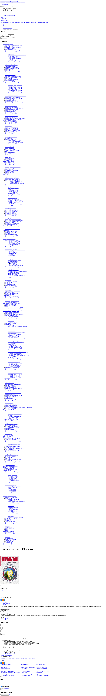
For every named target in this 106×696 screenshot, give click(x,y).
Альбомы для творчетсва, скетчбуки (16, 275)
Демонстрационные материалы (15, 309)
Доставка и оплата (16, 2)
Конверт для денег (10, 152)
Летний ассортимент (10, 485)
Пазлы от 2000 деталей (14, 91)
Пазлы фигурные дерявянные (15, 92)
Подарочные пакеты (11, 139)
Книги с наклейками (10, 323)
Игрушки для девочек (8, 531)
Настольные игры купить (6, 664)
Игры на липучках (10, 456)
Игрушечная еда (12, 478)
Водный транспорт (13, 192)
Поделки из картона (10, 285)
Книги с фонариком (10, 385)
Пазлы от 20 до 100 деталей (15, 85)
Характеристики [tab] (6, 603)
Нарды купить (4, 667)
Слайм (7, 157)
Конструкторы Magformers (11, 210)
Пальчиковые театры (10, 227)
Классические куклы (10, 539)
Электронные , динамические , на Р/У (14, 185)
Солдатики (8, 527)
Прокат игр (39, 22)
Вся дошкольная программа (14, 359)
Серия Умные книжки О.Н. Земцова (16, 332)
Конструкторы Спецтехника (15, 200)
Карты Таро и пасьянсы (11, 137)
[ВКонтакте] (1, 600)
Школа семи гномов (10, 369)
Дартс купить (39, 672)
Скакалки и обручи (13, 490)
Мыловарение (9, 278)
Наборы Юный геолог (10, 132)
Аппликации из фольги (14, 241)
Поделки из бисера (13, 252)
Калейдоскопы (9, 541)
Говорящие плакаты (10, 304)
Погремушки (9, 428)
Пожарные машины (13, 509)
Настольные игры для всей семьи (13, 45)
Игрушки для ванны (10, 430)
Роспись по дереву (12, 274)
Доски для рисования (13, 270)
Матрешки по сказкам (13, 411)
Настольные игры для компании (13, 47)
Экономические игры (11, 51)
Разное (10, 205)
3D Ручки (6, 174)
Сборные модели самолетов (12, 301)
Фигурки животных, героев (15, 473)
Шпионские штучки (10, 524)
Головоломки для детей (11, 100)
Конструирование (12, 318)
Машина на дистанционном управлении (17, 501)
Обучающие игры (8, 437)
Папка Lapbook (9, 400)
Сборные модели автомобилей (12, 296)
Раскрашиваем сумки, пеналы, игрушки (17, 271)
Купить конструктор (5, 669)
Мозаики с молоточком (11, 234)
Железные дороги (10, 523)
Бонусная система (31, 658)
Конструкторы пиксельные (12, 223)
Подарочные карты (7, 544)
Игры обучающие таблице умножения (14, 459)
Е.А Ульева (11, 328)
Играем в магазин (12, 479)
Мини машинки (12, 511)
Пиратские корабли (13, 191)
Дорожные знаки (9, 528)
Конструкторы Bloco (10, 213)
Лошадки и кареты (10, 540)
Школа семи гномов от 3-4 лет (15, 374)
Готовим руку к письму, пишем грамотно (17, 326)
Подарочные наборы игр (14, 61)
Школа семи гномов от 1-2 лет (15, 372)
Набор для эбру (9, 287)
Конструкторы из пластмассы (12, 180)
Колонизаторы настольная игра (7, 675)
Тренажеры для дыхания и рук (12, 446)
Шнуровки (11, 415)
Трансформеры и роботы (11, 521)
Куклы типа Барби (10, 536)
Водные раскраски (13, 268)
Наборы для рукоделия (26, 669)
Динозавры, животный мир (15, 204)
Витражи (8, 246)
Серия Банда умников (13, 341)
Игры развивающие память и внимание (14, 448)
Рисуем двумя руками (10, 387)
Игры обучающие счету (14, 444)
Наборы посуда (12, 477)
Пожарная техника (13, 190)
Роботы (10, 189)
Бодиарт (8, 280)
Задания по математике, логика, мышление (18, 352)
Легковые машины (13, 504)
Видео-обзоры (45, 22)
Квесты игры (9, 73)
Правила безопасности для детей (13, 384)
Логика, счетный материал (14, 416)
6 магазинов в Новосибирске (9, 15)
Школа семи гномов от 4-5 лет (15, 375)
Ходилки (11, 54)
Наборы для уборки (13, 476)
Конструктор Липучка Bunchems (13, 219)
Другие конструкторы (13, 182)
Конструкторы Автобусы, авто (15, 201)
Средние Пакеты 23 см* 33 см (15, 141)
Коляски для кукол (10, 534)
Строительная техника (13, 196)
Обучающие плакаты (10, 305)
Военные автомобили (13, 503)
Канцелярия (9, 283)
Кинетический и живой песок (10, 466)
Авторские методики (8, 162)
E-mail (1, 681)
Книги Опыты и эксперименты (12, 130)
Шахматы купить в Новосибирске (28, 667)
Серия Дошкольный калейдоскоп (15, 347)
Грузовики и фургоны (13, 499)
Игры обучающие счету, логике (13, 441)
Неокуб (7, 136)
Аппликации (11, 319)
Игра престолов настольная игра (7, 665)
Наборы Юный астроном (11, 124)
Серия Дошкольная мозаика (14, 337)
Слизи (7, 529)
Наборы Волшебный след (11, 432)
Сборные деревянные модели (12, 298)
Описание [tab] (5, 602)
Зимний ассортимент (10, 493)
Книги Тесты (9, 368)
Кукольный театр (7, 225)
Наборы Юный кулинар (11, 131)
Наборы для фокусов (8, 161)
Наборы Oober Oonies (10, 222)
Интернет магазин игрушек (6, 655)
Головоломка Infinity (10, 111)
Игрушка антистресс (10, 155)
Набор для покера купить (41, 668)
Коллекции (28, 22)
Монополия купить (25, 664)
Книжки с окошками (10, 394)
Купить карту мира (40, 669)
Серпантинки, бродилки (11, 424)
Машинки (8, 498)
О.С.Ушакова (11, 357)
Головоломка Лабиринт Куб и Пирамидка (15, 108)
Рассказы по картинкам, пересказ (13, 393)
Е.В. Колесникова (12, 327)
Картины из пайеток (10, 282)
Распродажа (6, 545)
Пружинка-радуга (10, 158)
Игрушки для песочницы (14, 486)
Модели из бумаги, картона (12, 297)
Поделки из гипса (12, 264)
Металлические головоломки (12, 97)
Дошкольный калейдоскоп (14, 366)
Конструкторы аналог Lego (12, 186)
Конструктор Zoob (10, 212)
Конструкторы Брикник (11, 184)
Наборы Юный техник (11, 123)
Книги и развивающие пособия (9, 26)
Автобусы (11, 512)
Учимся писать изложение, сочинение (16, 349)
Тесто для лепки (12, 262)
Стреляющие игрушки (11, 522)
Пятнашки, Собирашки (11, 112)
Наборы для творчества (9, 239)
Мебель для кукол (10, 533)
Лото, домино (9, 449)
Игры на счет (11, 59)
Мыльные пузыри (12, 487)
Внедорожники (12, 514)
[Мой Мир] (4, 600)
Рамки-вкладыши (12, 413)
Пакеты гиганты (12, 143)
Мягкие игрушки (10, 471)
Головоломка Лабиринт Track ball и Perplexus (15, 96)
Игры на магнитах (8, 436)
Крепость (11, 203)
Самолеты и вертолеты (11, 518)
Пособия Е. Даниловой (10, 165)
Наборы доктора (12, 475)
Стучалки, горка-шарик (11, 419)
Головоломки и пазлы (9, 81)
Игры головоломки (10, 49)
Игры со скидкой (9, 80)
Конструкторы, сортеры (11, 425)
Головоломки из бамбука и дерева (13, 98)
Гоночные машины (13, 193)
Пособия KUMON (12, 325)
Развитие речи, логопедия (12, 380)
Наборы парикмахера (13, 480)
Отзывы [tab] (4, 604)
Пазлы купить (24, 668)
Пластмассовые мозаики (11, 235)
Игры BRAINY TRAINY (11, 79)
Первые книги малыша (10, 386)
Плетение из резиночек (11, 286)
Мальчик (6, 619)
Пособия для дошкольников (11, 406)
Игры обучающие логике (11, 455)
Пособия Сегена (9, 172)
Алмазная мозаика (10, 288)
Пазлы (8, 83)
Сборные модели (7, 295)
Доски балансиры (10, 465)
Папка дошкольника (13, 329)
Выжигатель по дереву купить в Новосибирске (10, 672)
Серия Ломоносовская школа (15, 354)
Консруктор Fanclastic (10, 216)
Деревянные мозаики (11, 231)
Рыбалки (11, 482)
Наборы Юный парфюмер (11, 128)
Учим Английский (8, 435)
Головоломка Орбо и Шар (11, 105)
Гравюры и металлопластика (12, 247)
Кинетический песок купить (42, 665)
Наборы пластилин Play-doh (14, 260)
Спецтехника (9, 530)
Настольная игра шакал (26, 675)
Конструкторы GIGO (10, 208)
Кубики (8, 451)
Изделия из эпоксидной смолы (12, 291)
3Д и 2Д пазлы (9, 99)
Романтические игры (10, 75)
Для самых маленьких (13, 442)
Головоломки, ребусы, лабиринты (13, 395)
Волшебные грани (12, 322)
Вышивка (11, 251)
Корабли (8, 520)
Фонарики (8, 519)
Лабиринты (8, 460)
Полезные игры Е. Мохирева (14, 335)
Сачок (10, 492)
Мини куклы (9, 538)
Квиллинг (11, 245)
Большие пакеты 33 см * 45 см (15, 142)
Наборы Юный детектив (11, 129)
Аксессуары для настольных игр (13, 77)
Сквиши (8, 153)
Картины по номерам (13, 272)
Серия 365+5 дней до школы (14, 334)
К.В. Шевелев (12, 345)
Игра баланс (8, 457)
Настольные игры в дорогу (12, 67)
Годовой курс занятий (13, 336)
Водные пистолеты (13, 489)
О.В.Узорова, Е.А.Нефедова (14, 353)
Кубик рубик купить (25, 671)
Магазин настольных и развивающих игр (9, 1)
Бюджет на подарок (4, 36)
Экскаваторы (11, 500)
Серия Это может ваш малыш (15, 365)
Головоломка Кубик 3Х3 (11, 107)
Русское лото (9, 69)
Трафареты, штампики (14, 267)
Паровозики (11, 510)
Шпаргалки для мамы (10, 454)
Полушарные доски (10, 462)
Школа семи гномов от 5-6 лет (15, 376)
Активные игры (9, 48)
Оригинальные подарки (9, 134)
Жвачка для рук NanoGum (12, 150)
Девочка (10, 619)
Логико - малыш (9, 169)
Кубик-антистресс (10, 159)
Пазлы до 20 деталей (13, 86)
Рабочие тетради (10, 324)
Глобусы (8, 306)
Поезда (10, 195)
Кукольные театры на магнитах (12, 229)
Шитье (10, 254)
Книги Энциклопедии (7, 28)
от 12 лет (7, 618)
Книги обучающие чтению (12, 367)
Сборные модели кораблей (11, 300)
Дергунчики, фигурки (11, 422)
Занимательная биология (11, 127)
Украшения (11, 255)
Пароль (2, 683)
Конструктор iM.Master (11, 224)
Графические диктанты (11, 405)
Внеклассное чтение (10, 383)
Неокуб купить (24, 672)
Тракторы (11, 502)
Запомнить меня (5, 686)
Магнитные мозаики (10, 232)
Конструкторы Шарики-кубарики (13, 221)
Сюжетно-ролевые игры (11, 472)
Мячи (10, 488)
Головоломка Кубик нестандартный (14, 102)
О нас (7, 658)
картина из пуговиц (10, 292)
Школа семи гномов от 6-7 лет (15, 377)
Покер (7, 70)
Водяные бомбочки (12, 491)
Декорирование (12, 253)
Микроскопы (9, 133)
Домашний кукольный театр (12, 226)
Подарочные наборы (10, 294)
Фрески (8, 277)
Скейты (7, 495)
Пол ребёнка (3, 35)
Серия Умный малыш (13, 358)
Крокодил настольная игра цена (28, 674)
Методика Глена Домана (11, 170)
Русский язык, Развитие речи (15, 348)
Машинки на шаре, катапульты (15, 517)
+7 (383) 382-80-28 (4, 4)
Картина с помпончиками (11, 293)
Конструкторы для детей (9, 175)
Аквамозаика (9, 237)
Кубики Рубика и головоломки (12, 93)
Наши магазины (9, 2)
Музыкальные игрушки (14, 427)
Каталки (8, 421)
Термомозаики (9, 236)
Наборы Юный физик (11, 122)
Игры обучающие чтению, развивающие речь (16, 440)
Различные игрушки (8, 470)
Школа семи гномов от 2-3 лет (15, 373)
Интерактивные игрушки (9, 467)
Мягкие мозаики (9, 233)
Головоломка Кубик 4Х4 (11, 116)
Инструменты (12, 481)
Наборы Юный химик (11, 121)
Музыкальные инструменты (12, 438)
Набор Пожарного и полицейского (16, 483)
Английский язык (9, 390)
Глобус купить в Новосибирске (7, 671)
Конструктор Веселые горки (17, 183)
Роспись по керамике (13, 273)
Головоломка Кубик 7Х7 (11, 117)
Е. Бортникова (12, 343)
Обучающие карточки (11, 452)
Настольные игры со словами (12, 71)
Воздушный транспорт (14, 194)
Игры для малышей (8, 409)
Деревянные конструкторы (12, 177)
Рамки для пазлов (12, 89)
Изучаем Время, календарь (12, 450)
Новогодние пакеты (13, 144)
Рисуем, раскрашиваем (11, 266)
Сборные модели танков (11, 302)
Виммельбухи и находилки (12, 312)
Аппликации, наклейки (11, 240)
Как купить (2, 2)
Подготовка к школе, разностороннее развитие (18, 355)
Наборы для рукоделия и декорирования (15, 250)
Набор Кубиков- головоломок (12, 109)
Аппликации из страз (13, 242)
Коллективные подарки (9, 22)
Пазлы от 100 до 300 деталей (15, 88)
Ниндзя (10, 206)
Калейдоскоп (9, 154)
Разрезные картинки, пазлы (15, 414)
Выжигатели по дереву (11, 249)
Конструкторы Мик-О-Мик (12, 211)
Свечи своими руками (11, 281)
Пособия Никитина (10, 163)
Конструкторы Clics (10, 209)
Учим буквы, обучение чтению (15, 363)
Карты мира (8, 382)
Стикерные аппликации (14, 244)
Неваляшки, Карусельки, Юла (12, 426)
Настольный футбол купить (6, 674)
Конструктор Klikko (10, 218)
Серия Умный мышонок (14, 362)
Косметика (8, 138)
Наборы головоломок (13, 95)
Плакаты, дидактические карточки (11, 303)
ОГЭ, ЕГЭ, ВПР (9, 401)
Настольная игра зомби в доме (42, 675)
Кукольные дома (9, 532)
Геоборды (8, 173)
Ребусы (7, 458)
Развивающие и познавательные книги (14, 314)
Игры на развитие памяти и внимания (17, 55)
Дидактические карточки (14, 308)
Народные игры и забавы (14, 417)
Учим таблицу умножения (11, 404)
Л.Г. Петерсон (11, 331)
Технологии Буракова (13, 333)
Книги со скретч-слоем (10, 399)
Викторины (9, 46)
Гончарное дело (12, 259)
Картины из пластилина (14, 261)
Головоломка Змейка (10, 103)
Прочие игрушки (12, 418)
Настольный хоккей (25, 665)
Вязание (10, 256)
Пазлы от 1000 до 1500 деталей (15, 90)
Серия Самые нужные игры (14, 360)
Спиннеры (8, 151)
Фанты (7, 72)
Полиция (10, 516)
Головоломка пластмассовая (12, 82)
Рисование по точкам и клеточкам (16, 342)
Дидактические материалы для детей (14, 307)
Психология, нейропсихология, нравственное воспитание (18, 407)
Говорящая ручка (9, 468)
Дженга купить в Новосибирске (43, 671)
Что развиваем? (22, 22)
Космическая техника (13, 199)
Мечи (7, 526)
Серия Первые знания (13, 364)
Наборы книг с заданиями (11, 396)
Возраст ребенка (3, 33)
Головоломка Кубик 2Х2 (11, 101)
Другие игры (12, 60)
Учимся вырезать (9, 389)
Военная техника (12, 198)
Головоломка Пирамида (11, 106)
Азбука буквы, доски (10, 439)
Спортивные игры (10, 66)
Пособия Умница (9, 171)
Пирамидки (9, 420)
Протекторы (8, 78)
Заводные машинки (13, 513)
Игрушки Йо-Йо (9, 147)
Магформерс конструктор (41, 667)
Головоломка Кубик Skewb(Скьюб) (13, 119)
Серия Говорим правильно (14, 350)
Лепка (10, 317)
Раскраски (8, 378)
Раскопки (8, 126)
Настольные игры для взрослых (13, 76)
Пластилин (13, 263)
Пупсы (7, 537)
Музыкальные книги (10, 408)
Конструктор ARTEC (10, 215)
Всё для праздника (8, 543)
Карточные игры (10, 64)
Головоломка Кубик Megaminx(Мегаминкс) (15, 118)
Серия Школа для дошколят (14, 339)
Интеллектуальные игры (11, 65)
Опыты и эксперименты (9, 120)
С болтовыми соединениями (15, 181)
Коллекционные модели (14, 507)
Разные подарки (9, 148)
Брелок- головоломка (10, 110)
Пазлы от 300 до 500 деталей (15, 87)
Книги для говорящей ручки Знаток (13, 388)
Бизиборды (8, 434)
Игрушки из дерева (10, 410)
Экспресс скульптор (10, 146)
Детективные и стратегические (13, 62)
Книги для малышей (10, 313)
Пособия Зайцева (9, 164)
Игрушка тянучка (10, 149)
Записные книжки (9, 160)
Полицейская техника (13, 202)
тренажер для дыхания (11, 447)
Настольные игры (8, 44)
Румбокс (8, 290)
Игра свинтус (39, 674)
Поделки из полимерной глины (15, 265)
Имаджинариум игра (40, 664)
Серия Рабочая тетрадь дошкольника (16, 338)
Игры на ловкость (13, 56)
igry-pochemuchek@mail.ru (8, 660)
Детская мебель (9, 542)
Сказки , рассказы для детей (12, 391)
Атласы (7, 397)
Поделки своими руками (14, 316)
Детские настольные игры (12, 52)
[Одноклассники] (3, 600)
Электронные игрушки (11, 469)
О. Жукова (11, 344)
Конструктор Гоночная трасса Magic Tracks (15, 220)
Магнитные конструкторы (12, 178)
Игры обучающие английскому (12, 461)
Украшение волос (10, 284)
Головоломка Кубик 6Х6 (11, 114)
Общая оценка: (3, 629)
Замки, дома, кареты (13, 188)
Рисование (11, 321)
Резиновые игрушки (10, 429)
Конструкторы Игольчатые (12, 214)
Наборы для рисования (13, 276)
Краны (10, 508)
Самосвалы (11, 506)
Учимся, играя (9, 445)
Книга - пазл (9, 403)
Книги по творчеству (11, 315)
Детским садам (34, 22)
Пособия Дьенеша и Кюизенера (12, 167)
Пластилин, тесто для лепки (12, 257)
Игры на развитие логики (14, 58)
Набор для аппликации (14, 243)
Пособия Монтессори (10, 168)
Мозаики (6, 230)
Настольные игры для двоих (12, 50)
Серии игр (16, 22)
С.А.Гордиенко (12, 356)
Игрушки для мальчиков (9, 496)
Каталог (2, 22)
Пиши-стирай (9, 398)
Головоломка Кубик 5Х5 (11, 113)
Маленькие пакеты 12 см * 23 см (16, 140)
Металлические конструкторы (12, 179)
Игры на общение (13, 57)
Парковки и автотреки (11, 497)
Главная (4, 24)
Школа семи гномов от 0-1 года (15, 370)
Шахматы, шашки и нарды (12, 68)
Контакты (22, 2)
